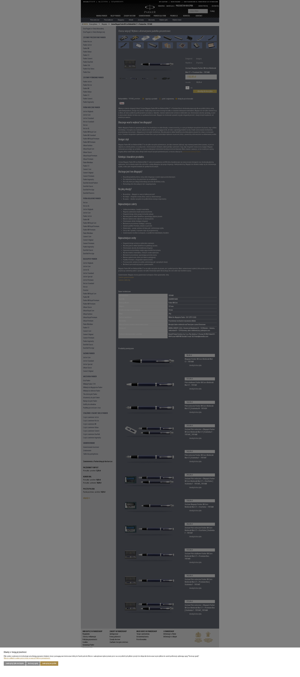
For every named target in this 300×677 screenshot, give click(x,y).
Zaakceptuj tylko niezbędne (15, 663)
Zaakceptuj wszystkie (49, 663)
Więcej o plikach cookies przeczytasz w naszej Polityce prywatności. (27, 658)
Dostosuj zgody (33, 663)
